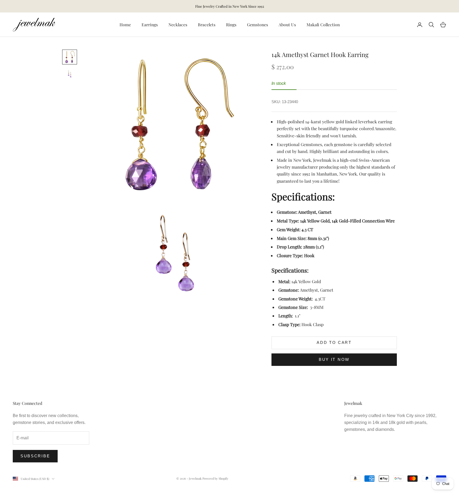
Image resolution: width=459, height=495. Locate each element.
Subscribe (35, 456)
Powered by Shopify (215, 478)
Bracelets (206, 24)
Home (125, 24)
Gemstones (257, 24)
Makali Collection (323, 24)
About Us (287, 24)
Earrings (150, 24)
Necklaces (177, 24)
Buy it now (334, 359)
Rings (231, 24)
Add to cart (334, 342)
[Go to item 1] (69, 57)
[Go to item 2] (69, 74)
